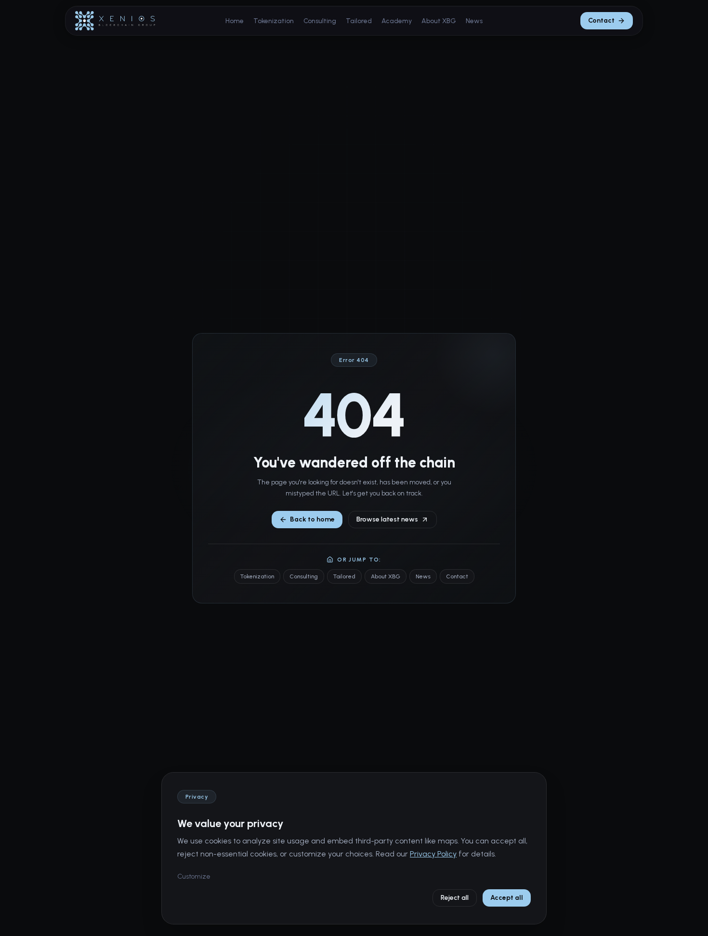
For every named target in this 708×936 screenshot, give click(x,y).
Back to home (312, 519)
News (474, 21)
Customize (193, 876)
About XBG (438, 21)
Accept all (506, 898)
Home (234, 21)
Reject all (455, 898)
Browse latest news (387, 519)
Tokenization (273, 21)
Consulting (319, 21)
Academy (396, 21)
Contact (601, 20)
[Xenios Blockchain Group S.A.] (115, 20)
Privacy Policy (433, 853)
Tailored (359, 21)
